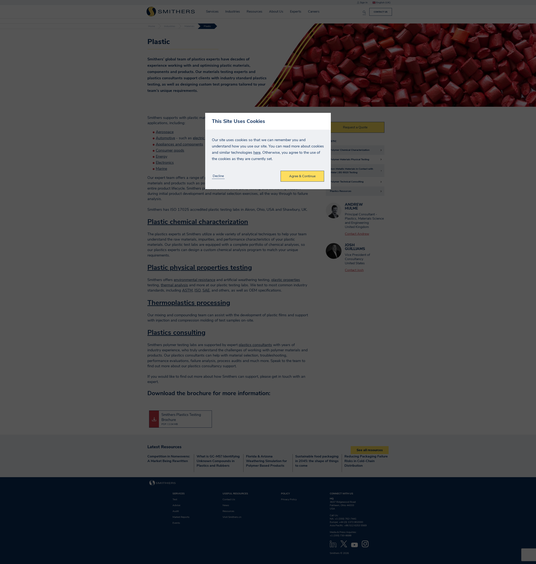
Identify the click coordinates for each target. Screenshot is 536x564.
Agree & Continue (302, 176)
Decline (218, 176)
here (256, 152)
